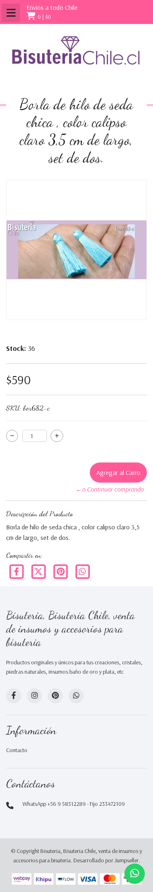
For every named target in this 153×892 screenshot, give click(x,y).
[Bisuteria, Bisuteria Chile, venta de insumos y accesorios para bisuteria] (76, 56)
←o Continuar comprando (109, 489)
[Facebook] (17, 571)
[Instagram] (34, 695)
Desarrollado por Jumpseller (106, 860)
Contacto (16, 750)
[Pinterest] (61, 571)
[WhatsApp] (76, 695)
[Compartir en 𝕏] (39, 571)
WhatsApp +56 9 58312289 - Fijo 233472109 (73, 803)
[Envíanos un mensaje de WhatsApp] (134, 874)
